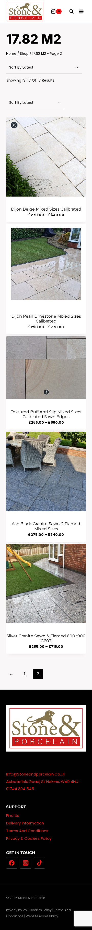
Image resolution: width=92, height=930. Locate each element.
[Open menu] (81, 11)
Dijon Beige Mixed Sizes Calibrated (46, 209)
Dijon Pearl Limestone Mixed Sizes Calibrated (46, 319)
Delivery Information (25, 823)
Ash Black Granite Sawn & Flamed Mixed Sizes (46, 526)
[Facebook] (11, 863)
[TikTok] (39, 863)
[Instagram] (25, 863)
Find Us (12, 815)
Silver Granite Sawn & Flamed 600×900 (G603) (46, 638)
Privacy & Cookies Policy (28, 838)
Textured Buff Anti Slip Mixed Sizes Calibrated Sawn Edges (46, 414)
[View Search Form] (69, 11)
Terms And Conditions (27, 830)
